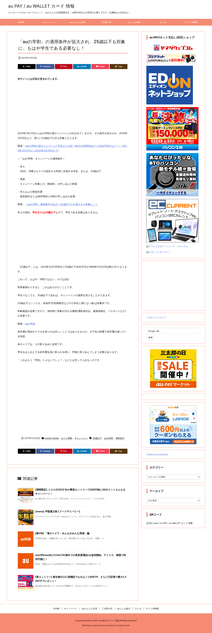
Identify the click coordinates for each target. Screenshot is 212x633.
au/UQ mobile (52, 438)
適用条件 (120, 438)
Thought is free (123, 625)
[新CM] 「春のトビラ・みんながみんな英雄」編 (62, 533)
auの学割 (30, 323)
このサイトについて (156, 317)
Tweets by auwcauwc (157, 454)
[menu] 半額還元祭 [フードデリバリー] (57, 511)
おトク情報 (66, 438)
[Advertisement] (73, 106)
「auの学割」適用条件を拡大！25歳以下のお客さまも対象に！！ (61, 204)
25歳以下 (97, 438)
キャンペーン (81, 438)
